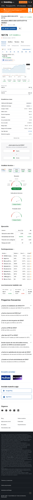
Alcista (17, 158)
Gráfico (10, 42)
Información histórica (25, 45)
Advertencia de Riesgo (6, 490)
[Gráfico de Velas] (3, 49)
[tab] (3, 170)
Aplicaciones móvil (6, 421)
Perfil (9, 45)
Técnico (16, 42)
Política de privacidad (6, 485)
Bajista (17, 151)
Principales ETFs (11, 6)
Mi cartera (3, 424)
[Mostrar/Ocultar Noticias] (10, 49)
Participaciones (15, 45)
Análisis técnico (7, 165)
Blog (2, 418)
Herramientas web (5, 427)
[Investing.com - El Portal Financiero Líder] (9, 2)
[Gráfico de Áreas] (5, 49)
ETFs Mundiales (21, 6)
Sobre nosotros (22, 418)
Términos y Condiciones (6, 480)
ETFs (3, 6)
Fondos (30, 6)
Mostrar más (16, 138)
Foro (22, 42)
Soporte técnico (22, 424)
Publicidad (20, 421)
